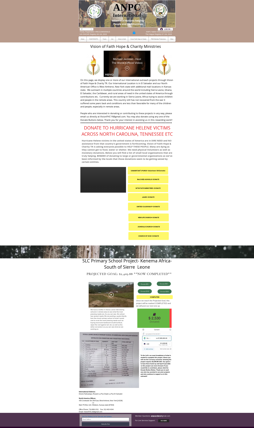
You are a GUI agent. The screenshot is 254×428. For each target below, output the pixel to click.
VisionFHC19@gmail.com (93, 412)
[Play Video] (127, 68)
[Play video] (111, 294)
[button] (134, 32)
